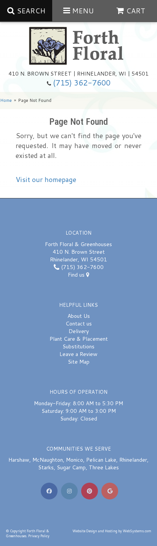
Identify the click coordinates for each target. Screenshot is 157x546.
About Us (78, 316)
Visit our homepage (46, 179)
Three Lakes (104, 467)
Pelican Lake (101, 460)
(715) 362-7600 (82, 82)
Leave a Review (78, 354)
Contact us (79, 323)
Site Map (79, 362)
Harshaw (18, 460)
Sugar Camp (71, 467)
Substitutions (78, 346)
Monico (74, 460)
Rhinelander (133, 460)
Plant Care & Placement (79, 339)
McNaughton (47, 460)
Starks (46, 467)
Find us (77, 275)
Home (6, 100)
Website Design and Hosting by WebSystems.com (111, 530)
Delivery (79, 331)
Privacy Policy (39, 535)
